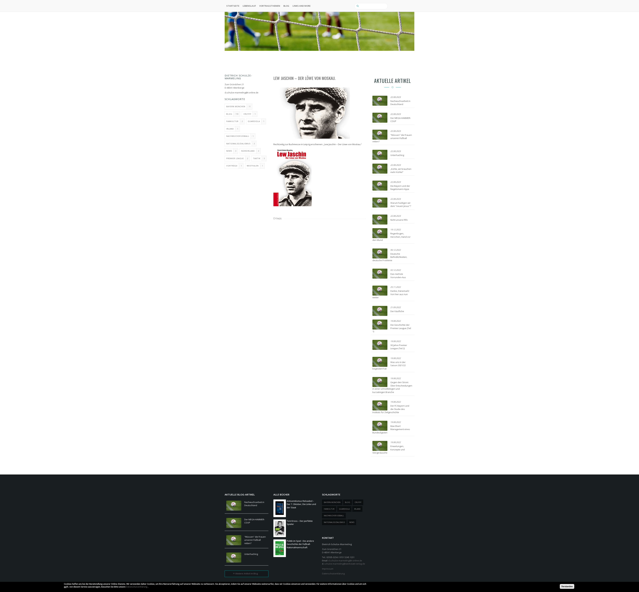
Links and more (302, 5)
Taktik (256, 158)
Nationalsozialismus (238, 143)
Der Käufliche (397, 311)
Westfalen (253, 165)
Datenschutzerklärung (333, 573)
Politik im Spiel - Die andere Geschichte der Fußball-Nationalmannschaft (300, 544)
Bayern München (235, 106)
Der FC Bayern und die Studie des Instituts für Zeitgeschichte (390, 409)
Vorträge (231, 165)
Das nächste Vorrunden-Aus (398, 275)
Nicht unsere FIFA (399, 219)
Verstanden (567, 586)
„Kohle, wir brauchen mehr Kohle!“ (400, 170)
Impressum (327, 568)
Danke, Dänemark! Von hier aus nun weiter (390, 294)
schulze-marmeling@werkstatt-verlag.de (344, 563)
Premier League (235, 158)
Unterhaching (397, 155)
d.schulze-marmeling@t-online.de (241, 92)
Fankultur (232, 121)
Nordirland (248, 151)
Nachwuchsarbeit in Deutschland (400, 103)
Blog (229, 114)
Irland (230, 128)
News (229, 151)
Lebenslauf (249, 5)
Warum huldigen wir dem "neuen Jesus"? (400, 204)
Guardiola (254, 121)
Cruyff (247, 114)
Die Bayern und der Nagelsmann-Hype (400, 187)
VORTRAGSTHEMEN (269, 5)
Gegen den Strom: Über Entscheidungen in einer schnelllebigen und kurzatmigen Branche (392, 387)
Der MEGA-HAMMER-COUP (254, 521)
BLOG (286, 5)
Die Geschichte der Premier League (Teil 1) (391, 328)
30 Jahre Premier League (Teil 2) (398, 347)
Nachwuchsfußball (237, 136)
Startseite (232, 5)
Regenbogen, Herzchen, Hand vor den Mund (391, 236)
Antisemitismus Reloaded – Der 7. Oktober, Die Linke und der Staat (301, 504)
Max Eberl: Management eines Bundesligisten (391, 429)
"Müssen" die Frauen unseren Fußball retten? (392, 138)
